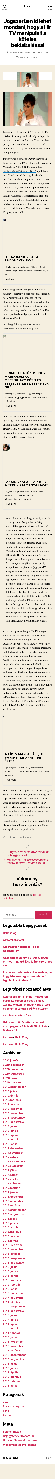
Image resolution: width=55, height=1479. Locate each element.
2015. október (11, 1253)
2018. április (10, 1135)
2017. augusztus (13, 1165)
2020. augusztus (13, 1073)
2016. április (10, 1227)
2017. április (10, 1179)
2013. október (11, 1350)
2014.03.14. (43, 52)
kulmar (7, 1415)
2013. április (10, 1372)
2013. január (11, 1385)
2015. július (10, 1267)
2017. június (10, 1174)
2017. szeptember (14, 1161)
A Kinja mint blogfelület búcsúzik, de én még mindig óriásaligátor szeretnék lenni (27, 961)
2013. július (10, 1363)
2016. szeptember (14, 1209)
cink (9, 837)
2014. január (11, 1337)
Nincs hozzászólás (29, 57)
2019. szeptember (14, 1086)
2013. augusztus (13, 1359)
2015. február (11, 1284)
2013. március (12, 1376)
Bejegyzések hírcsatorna (19, 1436)
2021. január (10, 1060)
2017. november (13, 1152)
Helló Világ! (10, 933)
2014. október (11, 1302)
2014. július (10, 1315)
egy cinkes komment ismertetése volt (28, 420)
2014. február (11, 1332)
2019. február (11, 1104)
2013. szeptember (14, 1354)
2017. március (12, 1183)
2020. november (13, 1069)
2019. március (12, 1100)
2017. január (10, 1192)
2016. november (13, 1201)
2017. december (13, 1148)
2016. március (12, 1231)
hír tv (15, 837)
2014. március (12, 1328)
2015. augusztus (13, 1262)
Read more (10, 279)
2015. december (13, 1245)
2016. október (11, 1205)
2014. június (10, 1319)
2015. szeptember (14, 1258)
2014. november (13, 1297)
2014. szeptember (14, 1306)
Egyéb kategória (13, 1406)
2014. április (10, 1324)
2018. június (10, 1130)
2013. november (13, 1346)
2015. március (12, 1280)
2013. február (11, 1381)
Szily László (24, 52)
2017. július (10, 1170)
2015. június (10, 1271)
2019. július (10, 1091)
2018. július (10, 1126)
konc (27, 6)
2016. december (13, 1196)
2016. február (11, 1236)
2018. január (11, 1143)
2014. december (13, 1293)
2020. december (13, 1064)
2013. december (13, 1341)
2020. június (10, 1078)
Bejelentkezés (12, 1431)
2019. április (10, 1095)
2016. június (10, 1223)
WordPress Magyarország (19, 1444)
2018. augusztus (13, 1121)
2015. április (10, 1275)
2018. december (13, 1108)
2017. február (11, 1187)
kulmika (8, 1015)
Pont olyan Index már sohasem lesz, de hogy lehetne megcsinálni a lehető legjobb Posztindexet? (27, 976)
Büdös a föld (23, 1015)
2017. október (11, 1157)
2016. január (10, 1240)
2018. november (13, 1113)
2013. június (10, 1368)
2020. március (12, 1082)
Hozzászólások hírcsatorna (20, 1440)
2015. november (13, 1249)
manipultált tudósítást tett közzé (19, 171)
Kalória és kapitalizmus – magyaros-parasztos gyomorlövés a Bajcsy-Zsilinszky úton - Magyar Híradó (26, 1000)
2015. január (11, 1288)
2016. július (10, 1218)
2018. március (12, 1139)
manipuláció (25, 837)
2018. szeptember (14, 1117)
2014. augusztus (13, 1310)
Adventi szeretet (13, 939)
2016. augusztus (13, 1214)
